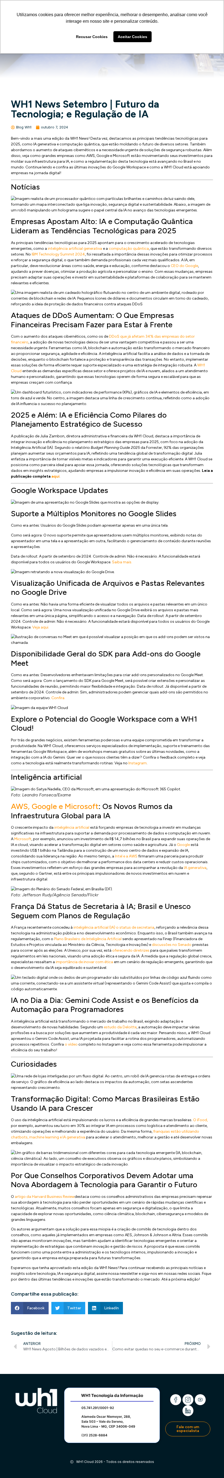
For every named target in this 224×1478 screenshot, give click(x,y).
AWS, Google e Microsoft (54, 806)
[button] (30, 1308)
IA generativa (195, 867)
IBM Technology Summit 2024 (58, 254)
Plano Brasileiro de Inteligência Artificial (88, 939)
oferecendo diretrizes (130, 950)
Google (183, 844)
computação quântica (129, 248)
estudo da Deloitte (120, 1027)
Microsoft (22, 839)
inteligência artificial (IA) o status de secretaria (113, 927)
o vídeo (71, 1044)
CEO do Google (184, 265)
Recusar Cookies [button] (92, 37)
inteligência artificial (71, 827)
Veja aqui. (40, 627)
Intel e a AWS (126, 856)
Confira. (58, 698)
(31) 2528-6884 (94, 1435)
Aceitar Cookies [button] (132, 37)
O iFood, (200, 1120)
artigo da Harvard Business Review (45, 1196)
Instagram (137, 763)
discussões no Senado (171, 944)
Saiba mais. (122, 562)
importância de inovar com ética (84, 962)
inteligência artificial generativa (75, 248)
